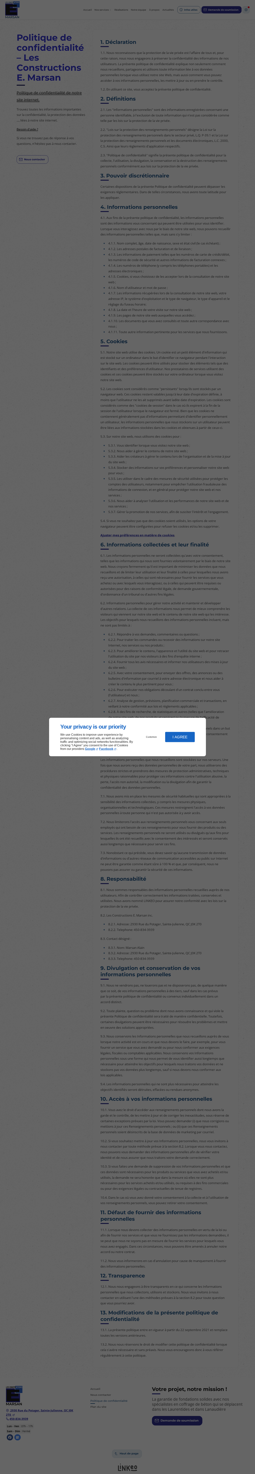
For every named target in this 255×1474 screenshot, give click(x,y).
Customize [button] (151, 737)
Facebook (106, 748)
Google (90, 748)
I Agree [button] (179, 737)
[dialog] (127, 737)
